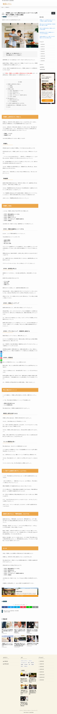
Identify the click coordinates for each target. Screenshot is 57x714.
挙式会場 (25, 664)
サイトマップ (34, 710)
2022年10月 (43, 58)
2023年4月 (43, 51)
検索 (53, 13)
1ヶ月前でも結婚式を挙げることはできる (16, 103)
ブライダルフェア (24, 662)
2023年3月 (43, 53)
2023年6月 (42, 666)
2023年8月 (43, 44)
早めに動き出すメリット (12, 98)
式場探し (11, 85)
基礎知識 (42, 67)
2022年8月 (43, 60)
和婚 (29, 662)
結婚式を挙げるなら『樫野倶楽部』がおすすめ (17, 105)
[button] (5, 607)
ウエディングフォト (24, 660)
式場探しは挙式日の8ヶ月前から (14, 84)
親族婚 (32, 664)
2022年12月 (43, 56)
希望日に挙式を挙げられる (14, 99)
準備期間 (11, 87)
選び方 (22, 666)
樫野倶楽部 (4, 16)
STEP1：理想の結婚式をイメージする (16, 90)
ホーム (21, 710)
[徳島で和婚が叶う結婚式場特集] (7, 4)
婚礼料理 (32, 662)
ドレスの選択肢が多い (13, 101)
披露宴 (22, 664)
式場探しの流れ (11, 88)
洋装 (29, 664)
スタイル (30, 660)
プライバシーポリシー (27, 710)
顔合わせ (25, 666)
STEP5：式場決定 (13, 96)
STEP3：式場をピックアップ (15, 93)
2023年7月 (43, 46)
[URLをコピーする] (35, 607)
